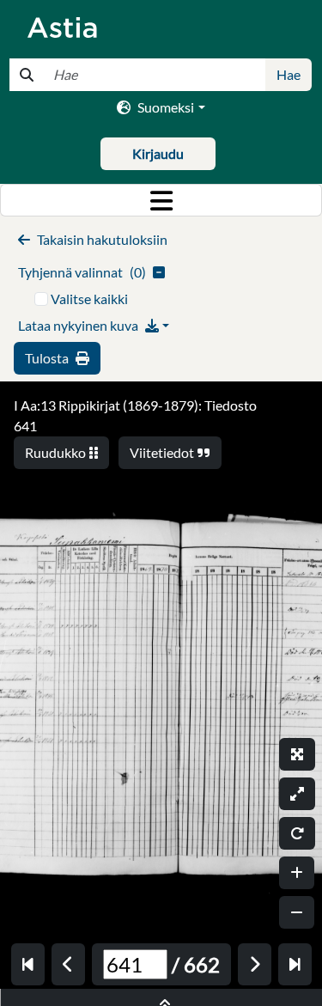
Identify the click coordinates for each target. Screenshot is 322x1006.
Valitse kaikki (89, 298)
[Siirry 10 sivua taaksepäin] (28, 964)
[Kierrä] (297, 833)
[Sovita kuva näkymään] (297, 793)
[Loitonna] (296, 912)
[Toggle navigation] (161, 200)
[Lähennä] (296, 873)
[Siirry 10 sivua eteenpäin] (295, 964)
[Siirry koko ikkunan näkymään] (297, 754)
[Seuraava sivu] (254, 964)
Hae (288, 74)
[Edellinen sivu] (68, 964)
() (82, 272)
